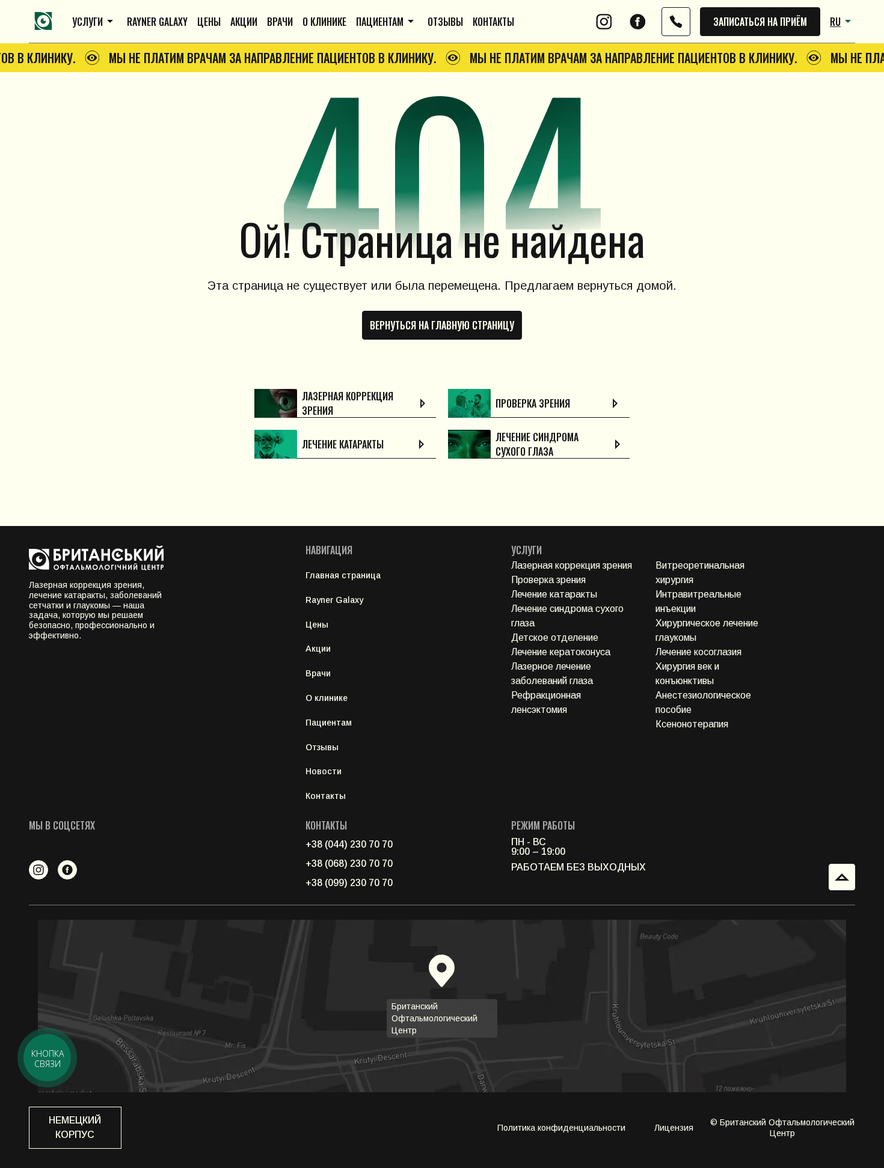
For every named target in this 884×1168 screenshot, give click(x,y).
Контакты (493, 21)
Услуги (87, 21)
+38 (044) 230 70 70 (349, 844)
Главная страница (343, 575)
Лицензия (673, 1128)
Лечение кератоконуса (560, 652)
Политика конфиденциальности (561, 1128)
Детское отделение (554, 637)
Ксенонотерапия (691, 724)
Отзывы (445, 21)
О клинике (324, 21)
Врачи (280, 21)
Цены (209, 21)
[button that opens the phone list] (675, 21)
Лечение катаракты (554, 594)
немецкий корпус (75, 1127)
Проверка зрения (548, 580)
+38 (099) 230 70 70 (349, 883)
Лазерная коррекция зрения (571, 565)
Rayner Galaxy (157, 21)
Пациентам (380, 21)
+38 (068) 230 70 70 (349, 863)
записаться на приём (760, 21)
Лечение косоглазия (698, 652)
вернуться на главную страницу (442, 325)
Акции (243, 21)
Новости (323, 771)
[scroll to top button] (842, 877)
